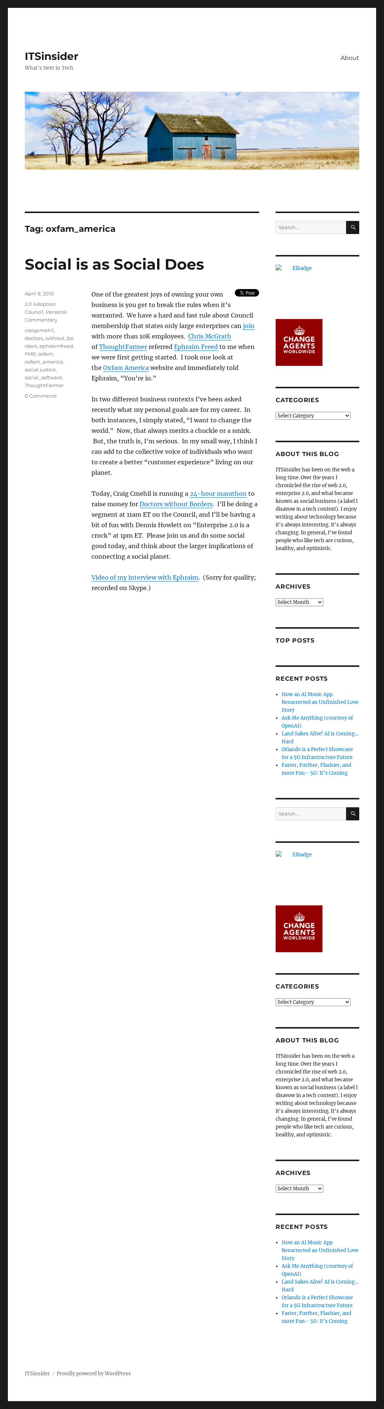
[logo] (317, 287)
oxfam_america (44, 362)
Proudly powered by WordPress (94, 1373)
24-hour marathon (218, 493)
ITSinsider (51, 56)
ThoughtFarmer (123, 346)
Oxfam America (126, 367)
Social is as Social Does (114, 264)
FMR (30, 354)
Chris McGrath (209, 336)
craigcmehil (39, 330)
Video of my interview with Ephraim (145, 577)
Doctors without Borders (176, 504)
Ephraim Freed (196, 346)
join (249, 326)
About (349, 57)
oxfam (45, 354)
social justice (40, 370)
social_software (43, 377)
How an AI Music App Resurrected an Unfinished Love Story (320, 702)
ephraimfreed (56, 346)
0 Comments (41, 396)
